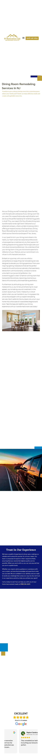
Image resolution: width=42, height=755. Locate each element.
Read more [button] (10, 750)
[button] (23, 37)
